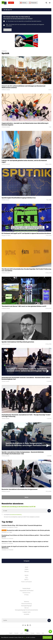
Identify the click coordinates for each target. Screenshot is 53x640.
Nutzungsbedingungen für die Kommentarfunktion (26, 610)
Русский (16, 633)
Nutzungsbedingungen (26, 605)
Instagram (26, 561)
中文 (43, 633)
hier (24, 637)
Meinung (27, 571)
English (10, 633)
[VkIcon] (25, 625)
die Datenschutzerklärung (15, 514)
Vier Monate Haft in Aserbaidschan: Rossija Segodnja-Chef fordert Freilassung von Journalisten (26, 269)
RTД (26, 577)
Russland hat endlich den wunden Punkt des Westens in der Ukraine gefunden (28, 530)
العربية (21, 633)
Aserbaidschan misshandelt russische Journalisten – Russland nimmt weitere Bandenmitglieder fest (26, 378)
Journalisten (26, 614)
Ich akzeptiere (12, 514)
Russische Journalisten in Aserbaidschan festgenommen (19, 489)
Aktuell (26, 567)
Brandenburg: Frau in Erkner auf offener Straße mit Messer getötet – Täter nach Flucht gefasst (26, 536)
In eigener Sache (26, 612)
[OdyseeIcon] (30, 625)
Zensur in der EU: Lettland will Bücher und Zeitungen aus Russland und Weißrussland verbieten (23, 86)
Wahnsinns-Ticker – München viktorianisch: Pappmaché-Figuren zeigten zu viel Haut (25, 541)
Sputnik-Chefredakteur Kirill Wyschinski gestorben (18, 342)
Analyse (26, 569)
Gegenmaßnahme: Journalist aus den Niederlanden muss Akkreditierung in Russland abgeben (25, 124)
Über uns (26, 607)
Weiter (26, 497)
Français (32, 633)
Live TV (11, 2)
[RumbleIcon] (28, 625)
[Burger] (49, 2)
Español (26, 633)
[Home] (4, 2)
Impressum (26, 601)
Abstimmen (7, 29)
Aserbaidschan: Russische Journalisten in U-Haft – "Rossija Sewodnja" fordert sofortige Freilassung (26, 415)
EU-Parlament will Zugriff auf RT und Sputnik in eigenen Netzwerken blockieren (26, 233)
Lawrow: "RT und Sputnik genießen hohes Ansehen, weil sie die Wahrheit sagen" (24, 161)
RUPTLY (26, 579)
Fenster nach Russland (26, 581)
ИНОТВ (26, 575)
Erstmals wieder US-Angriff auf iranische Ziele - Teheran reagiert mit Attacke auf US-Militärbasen (25, 547)
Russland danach (26, 588)
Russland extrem (26, 592)
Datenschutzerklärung (26, 603)
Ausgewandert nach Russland (26, 590)
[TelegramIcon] (23, 625)
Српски (38, 633)
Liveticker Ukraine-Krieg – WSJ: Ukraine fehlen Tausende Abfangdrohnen (22, 525)
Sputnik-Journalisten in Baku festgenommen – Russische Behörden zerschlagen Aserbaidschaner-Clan (23, 452)
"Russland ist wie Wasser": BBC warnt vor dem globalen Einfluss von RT (24, 306)
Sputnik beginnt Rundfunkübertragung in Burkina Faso (19, 197)
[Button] (49, 510)
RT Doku (26, 594)
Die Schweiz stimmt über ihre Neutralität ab (16, 17)
